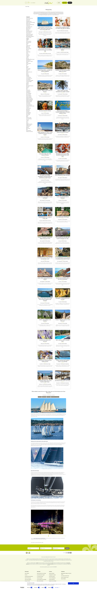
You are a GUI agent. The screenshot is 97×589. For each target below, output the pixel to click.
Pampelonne (28, 92)
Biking (27, 67)
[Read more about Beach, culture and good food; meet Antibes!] (45, 276)
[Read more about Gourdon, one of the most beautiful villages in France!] (62, 69)
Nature (27, 87)
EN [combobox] (59, 2)
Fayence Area (28, 23)
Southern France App (29, 131)
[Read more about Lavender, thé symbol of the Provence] (45, 338)
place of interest (28, 48)
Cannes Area (28, 19)
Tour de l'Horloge (29, 118)
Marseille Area (28, 27)
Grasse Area (28, 25)
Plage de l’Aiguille (28, 97)
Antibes (27, 43)
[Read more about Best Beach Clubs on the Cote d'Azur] (62, 379)
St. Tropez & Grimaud (40, 576)
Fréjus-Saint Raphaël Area (30, 24)
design (27, 62)
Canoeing (27, 76)
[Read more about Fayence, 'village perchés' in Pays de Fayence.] (45, 89)
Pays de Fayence (28, 95)
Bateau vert (28, 46)
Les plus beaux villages (29, 80)
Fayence (27, 66)
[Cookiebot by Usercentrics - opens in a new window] (22, 587)
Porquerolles (28, 102)
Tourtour (27, 119)
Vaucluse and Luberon (29, 34)
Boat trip (27, 49)
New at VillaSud (63, 578)
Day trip (27, 58)
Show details (56, 587)
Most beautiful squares (29, 85)
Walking (27, 127)
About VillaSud (27, 573)
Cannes (27, 50)
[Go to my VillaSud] (26, 3)
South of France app (28, 577)
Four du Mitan (28, 68)
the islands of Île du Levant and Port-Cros (30, 60)
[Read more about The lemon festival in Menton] (45, 110)
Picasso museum (28, 96)
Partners (26, 574)
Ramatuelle (28, 109)
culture (27, 57)
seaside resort (28, 45)
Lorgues (27, 82)
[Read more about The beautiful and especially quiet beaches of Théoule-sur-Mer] (62, 236)
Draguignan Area (28, 21)
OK (73, 583)
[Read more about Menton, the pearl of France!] (62, 132)
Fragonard (27, 69)
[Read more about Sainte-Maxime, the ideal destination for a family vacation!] (62, 89)
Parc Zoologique (28, 93)
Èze (26, 65)
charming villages (29, 81)
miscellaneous (28, 91)
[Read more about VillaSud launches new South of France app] (45, 215)
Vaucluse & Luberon (52, 576)
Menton (27, 84)
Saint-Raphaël (28, 113)
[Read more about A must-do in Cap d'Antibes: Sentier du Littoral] (45, 195)
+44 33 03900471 (33, 2)
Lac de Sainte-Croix (29, 78)
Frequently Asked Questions (29, 576)
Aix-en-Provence (28, 41)
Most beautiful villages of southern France (30, 37)
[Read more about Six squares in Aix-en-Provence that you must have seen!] (45, 256)
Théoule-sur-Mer (28, 117)
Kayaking (27, 75)
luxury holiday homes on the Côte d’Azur (39, 538)
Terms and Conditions (28, 579)
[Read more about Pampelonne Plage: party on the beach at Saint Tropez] (45, 379)
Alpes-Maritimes (28, 42)
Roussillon (27, 111)
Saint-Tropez (28, 114)
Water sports (28, 128)
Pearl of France (28, 94)
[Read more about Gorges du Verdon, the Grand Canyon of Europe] (45, 153)
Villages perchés (28, 125)
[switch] (39, 587)
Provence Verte (28, 108)
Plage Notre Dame (29, 101)
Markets (27, 83)
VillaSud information (29, 35)
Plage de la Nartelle (29, 100)
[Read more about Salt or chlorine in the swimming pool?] (62, 338)
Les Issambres (28, 79)
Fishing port (28, 126)
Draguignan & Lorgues (52, 574)
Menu (69, 2)
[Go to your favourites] (28, 3)
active (27, 40)
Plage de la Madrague (29, 99)
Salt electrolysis (28, 130)
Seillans (27, 115)
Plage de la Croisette (29, 98)
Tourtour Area (28, 33)
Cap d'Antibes (28, 51)
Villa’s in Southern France (64, 577)
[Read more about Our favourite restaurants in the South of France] (45, 359)
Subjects (27, 38)
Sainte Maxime (28, 112)
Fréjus (27, 70)
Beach (27, 116)
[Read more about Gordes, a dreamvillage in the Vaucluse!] (45, 318)
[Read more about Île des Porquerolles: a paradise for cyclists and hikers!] (45, 69)
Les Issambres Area (29, 26)
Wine (27, 129)
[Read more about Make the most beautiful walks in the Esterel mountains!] (62, 276)
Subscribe (67, 548)
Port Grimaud (28, 103)
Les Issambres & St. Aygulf (41, 574)
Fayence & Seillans (51, 573)
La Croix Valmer (28, 77)
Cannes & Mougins (39, 577)
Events (27, 64)
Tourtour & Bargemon (52, 577)
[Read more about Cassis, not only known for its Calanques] (62, 195)
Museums (27, 86)
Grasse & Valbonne (52, 579)
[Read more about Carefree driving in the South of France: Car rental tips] (62, 359)
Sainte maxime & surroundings (41, 573)
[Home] (48, 3)
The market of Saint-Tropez (65, 575)
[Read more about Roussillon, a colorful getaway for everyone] (62, 298)
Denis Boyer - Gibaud (29, 61)
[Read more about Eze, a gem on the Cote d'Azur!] (62, 215)
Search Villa (64, 2)
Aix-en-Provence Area (29, 18)
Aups (27, 44)
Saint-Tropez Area (29, 32)
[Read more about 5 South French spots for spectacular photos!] (62, 48)
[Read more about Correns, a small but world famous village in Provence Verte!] (45, 236)
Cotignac (27, 56)
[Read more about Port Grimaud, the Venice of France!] (62, 175)
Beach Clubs (28, 47)
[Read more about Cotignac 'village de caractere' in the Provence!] (62, 318)
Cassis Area (28, 20)
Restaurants (28, 110)
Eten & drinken (28, 63)
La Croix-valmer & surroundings (41, 579)
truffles (27, 120)
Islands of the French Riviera (30, 22)
